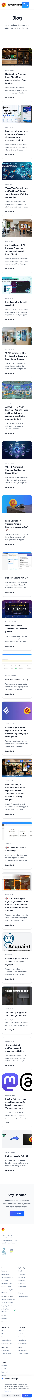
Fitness (21, 1293)
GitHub (4, 1357)
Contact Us (17, 1213)
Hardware (5, 1280)
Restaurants (22, 1286)
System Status (23, 1343)
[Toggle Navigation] (32, 4)
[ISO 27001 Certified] (11, 1251)
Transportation (23, 1296)
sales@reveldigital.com (9, 1243)
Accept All (27, 1395)
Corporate (22, 1274)
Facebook (5, 1372)
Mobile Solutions (7, 1283)
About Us (21, 1330)
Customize (6, 1395)
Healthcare (22, 1280)
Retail (20, 1271)
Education (22, 1277)
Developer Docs (7, 1343)
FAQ (3, 1334)
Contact (21, 1334)
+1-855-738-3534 (7, 1236)
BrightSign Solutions (8, 1306)
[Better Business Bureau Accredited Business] (4, 1251)
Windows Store (6, 1353)
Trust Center (22, 1340)
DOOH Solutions (7, 1286)
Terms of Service (24, 1353)
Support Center (6, 1340)
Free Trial (4, 1322)
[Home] (12, 4)
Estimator (4, 1318)
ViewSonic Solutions (8, 1303)
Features (4, 1271)
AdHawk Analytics (7, 1277)
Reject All (17, 1395)
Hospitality (22, 1283)
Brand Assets (6, 1337)
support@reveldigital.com (9, 1240)
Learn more (8, 1391)
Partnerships (22, 1337)
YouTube (4, 1369)
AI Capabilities (6, 1274)
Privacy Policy (23, 1350)
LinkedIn (4, 1366)
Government (22, 1290)
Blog (3, 1330)
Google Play (5, 1350)
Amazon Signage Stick (8, 1299)
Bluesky (4, 1375)
